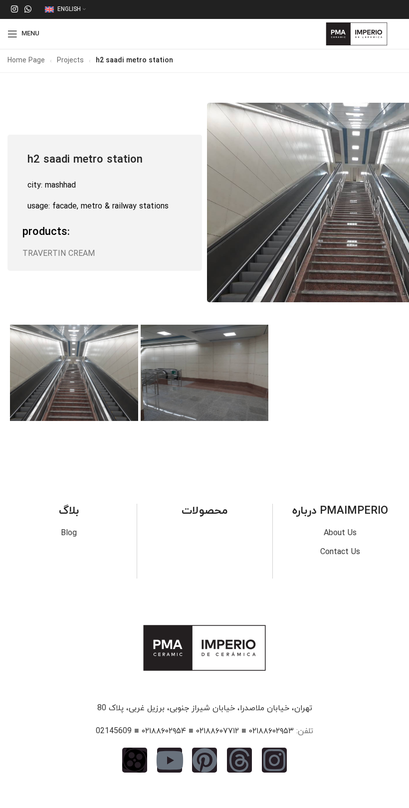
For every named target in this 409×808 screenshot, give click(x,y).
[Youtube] (169, 760)
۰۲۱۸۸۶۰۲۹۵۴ (164, 731)
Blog (69, 533)
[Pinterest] (204, 760)
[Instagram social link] (14, 9)
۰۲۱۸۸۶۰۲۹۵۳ (271, 731)
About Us (340, 533)
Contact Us (340, 552)
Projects (70, 60)
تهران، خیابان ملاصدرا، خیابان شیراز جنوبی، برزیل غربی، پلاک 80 (204, 708)
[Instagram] (274, 760)
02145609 (114, 731)
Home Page (26, 60)
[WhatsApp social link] (27, 9)
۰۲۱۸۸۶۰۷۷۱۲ (217, 731)
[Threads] (239, 760)
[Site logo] (357, 33)
